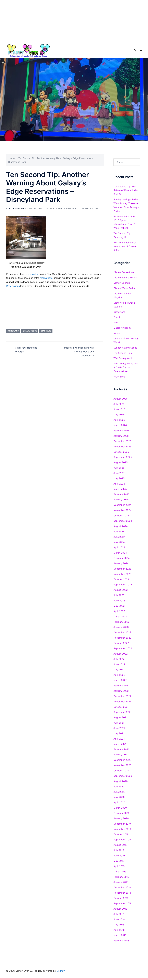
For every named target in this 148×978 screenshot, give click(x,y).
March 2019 (119, 871)
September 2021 (122, 712)
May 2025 (119, 478)
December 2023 (122, 568)
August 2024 (120, 526)
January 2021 (120, 754)
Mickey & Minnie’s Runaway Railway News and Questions (79, 351)
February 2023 (121, 621)
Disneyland (13, 331)
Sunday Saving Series (125, 347)
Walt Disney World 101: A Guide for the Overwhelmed (125, 367)
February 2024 (121, 558)
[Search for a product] (135, 50)
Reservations (13, 286)
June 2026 (119, 409)
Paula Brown (16, 208)
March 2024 (120, 552)
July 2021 (118, 722)
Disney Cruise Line (123, 272)
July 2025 (118, 467)
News (116, 333)
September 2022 (122, 648)
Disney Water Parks (124, 288)
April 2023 (119, 611)
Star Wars (46, 331)
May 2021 (118, 733)
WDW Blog (119, 376)
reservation (33, 274)
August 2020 (120, 781)
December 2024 (122, 504)
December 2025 (122, 441)
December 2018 (122, 887)
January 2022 (121, 690)
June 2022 (119, 664)
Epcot (116, 317)
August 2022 (120, 653)
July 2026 (118, 404)
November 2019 (122, 829)
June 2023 (119, 600)
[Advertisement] (74, 21)
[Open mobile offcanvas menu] (141, 50)
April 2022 (119, 674)
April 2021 (119, 738)
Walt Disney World (123, 358)
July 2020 (118, 786)
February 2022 (121, 685)
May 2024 (119, 542)
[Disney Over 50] (28, 50)
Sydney (61, 970)
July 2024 (118, 531)
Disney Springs (121, 282)
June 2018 (119, 919)
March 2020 (120, 807)
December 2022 (122, 632)
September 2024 (122, 520)
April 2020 (119, 802)
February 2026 (121, 430)
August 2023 (120, 589)
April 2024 (119, 547)
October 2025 (121, 451)
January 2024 (121, 563)
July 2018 (118, 914)
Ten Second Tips (89, 208)
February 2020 (121, 813)
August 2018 (120, 908)
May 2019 (118, 860)
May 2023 (119, 605)
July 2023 (118, 595)
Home (12, 158)
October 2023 (121, 579)
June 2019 (119, 855)
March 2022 (120, 680)
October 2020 (121, 770)
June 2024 (119, 536)
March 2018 (119, 935)
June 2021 (119, 728)
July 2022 (118, 659)
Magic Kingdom (122, 327)
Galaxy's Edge (30, 331)
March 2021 (119, 744)
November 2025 (122, 446)
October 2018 (120, 898)
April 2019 (119, 866)
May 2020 (119, 797)
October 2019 (120, 834)
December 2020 (122, 759)
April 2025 (119, 483)
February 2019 (121, 876)
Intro (116, 322)
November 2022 (122, 637)
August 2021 (120, 717)
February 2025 (121, 494)
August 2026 (120, 398)
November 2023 (122, 574)
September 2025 (122, 457)
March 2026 (120, 425)
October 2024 (121, 515)
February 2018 (121, 940)
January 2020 (121, 818)
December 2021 (122, 696)
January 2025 (121, 499)
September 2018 (122, 903)
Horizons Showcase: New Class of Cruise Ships (124, 246)
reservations (46, 278)
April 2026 (119, 419)
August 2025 (120, 462)
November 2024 (122, 510)
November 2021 (122, 701)
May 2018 (118, 924)
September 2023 (122, 584)
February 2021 (121, 749)
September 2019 (122, 839)
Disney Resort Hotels (125, 277)
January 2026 (121, 435)
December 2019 (122, 823)
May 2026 (119, 414)
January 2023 (121, 627)
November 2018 (122, 892)
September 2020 (122, 775)
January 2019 (120, 882)
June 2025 (119, 473)
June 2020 (119, 791)
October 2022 (121, 643)
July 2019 (118, 850)
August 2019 (120, 844)
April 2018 (119, 929)
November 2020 (122, 765)
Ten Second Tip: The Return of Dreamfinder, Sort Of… (125, 190)
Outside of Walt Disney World (62, 208)
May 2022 (119, 669)
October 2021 (120, 706)
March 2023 (120, 616)
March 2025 (120, 489)
